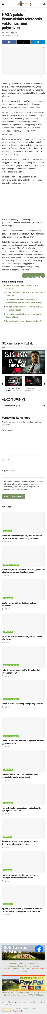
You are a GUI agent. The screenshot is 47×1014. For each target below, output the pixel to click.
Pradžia (4, 11)
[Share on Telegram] (38, 42)
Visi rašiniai (26, 968)
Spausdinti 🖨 (33, 277)
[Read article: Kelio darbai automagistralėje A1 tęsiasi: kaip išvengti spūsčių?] (23, 657)
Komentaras (7, 430)
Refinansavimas (26, 992)
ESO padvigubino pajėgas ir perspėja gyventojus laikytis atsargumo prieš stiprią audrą (23, 570)
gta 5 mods (22, 995)
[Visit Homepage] (23, 3)
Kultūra (35, 963)
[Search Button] (44, 3)
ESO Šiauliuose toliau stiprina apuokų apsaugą (22, 703)
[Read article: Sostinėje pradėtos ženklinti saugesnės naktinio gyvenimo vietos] (23, 727)
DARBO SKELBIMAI (35, 995)
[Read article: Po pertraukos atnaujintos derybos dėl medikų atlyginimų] (23, 623)
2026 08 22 (7, 541)
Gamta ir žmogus (11, 565)
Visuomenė (12, 966)
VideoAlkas (16, 968)
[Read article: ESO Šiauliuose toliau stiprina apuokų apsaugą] (23, 690)
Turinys (33, 1008)
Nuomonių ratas (25, 963)
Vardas (5, 460)
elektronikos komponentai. (29, 107)
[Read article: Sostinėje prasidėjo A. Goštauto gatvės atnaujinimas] (23, 589)
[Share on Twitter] (24, 42)
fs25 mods (15, 992)
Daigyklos (12, 995)
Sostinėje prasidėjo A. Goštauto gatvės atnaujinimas (19, 604)
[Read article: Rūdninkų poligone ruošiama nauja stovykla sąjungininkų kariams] (23, 794)
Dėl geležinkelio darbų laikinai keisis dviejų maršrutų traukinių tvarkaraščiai (20, 775)
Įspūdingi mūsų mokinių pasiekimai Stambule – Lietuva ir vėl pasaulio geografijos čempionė (22, 910)
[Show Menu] (3, 3)
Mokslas (11, 11)
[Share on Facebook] (9, 42)
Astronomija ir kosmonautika (25, 11)
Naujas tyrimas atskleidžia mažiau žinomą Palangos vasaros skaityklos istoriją (20, 876)
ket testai (6, 992)
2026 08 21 (7, 575)
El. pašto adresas (10, 470)
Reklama (26, 1008)
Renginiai (18, 1008)
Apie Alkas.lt (6, 1011)
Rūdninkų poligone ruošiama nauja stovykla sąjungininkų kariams (21, 809)
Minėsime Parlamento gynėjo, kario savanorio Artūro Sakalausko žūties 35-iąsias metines (22, 537)
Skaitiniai (7, 968)
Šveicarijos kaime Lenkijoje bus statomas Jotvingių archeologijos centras (20, 842)
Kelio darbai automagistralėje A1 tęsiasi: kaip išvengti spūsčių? (21, 671)
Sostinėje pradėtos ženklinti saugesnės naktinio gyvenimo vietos (23, 742)
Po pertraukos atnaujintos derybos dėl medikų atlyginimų (22, 637)
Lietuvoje (8, 598)
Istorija (7, 531)
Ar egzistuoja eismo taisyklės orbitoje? (23, 321)
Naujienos (8, 904)
